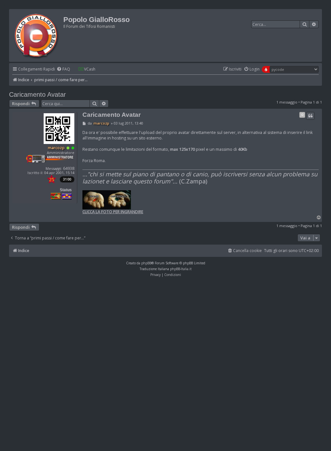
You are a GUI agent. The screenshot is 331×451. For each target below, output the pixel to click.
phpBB (146, 263)
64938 (68, 168)
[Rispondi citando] (310, 116)
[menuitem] (63, 69)
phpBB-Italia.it (181, 269)
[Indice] (37, 35)
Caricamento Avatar (37, 94)
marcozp (56, 147)
